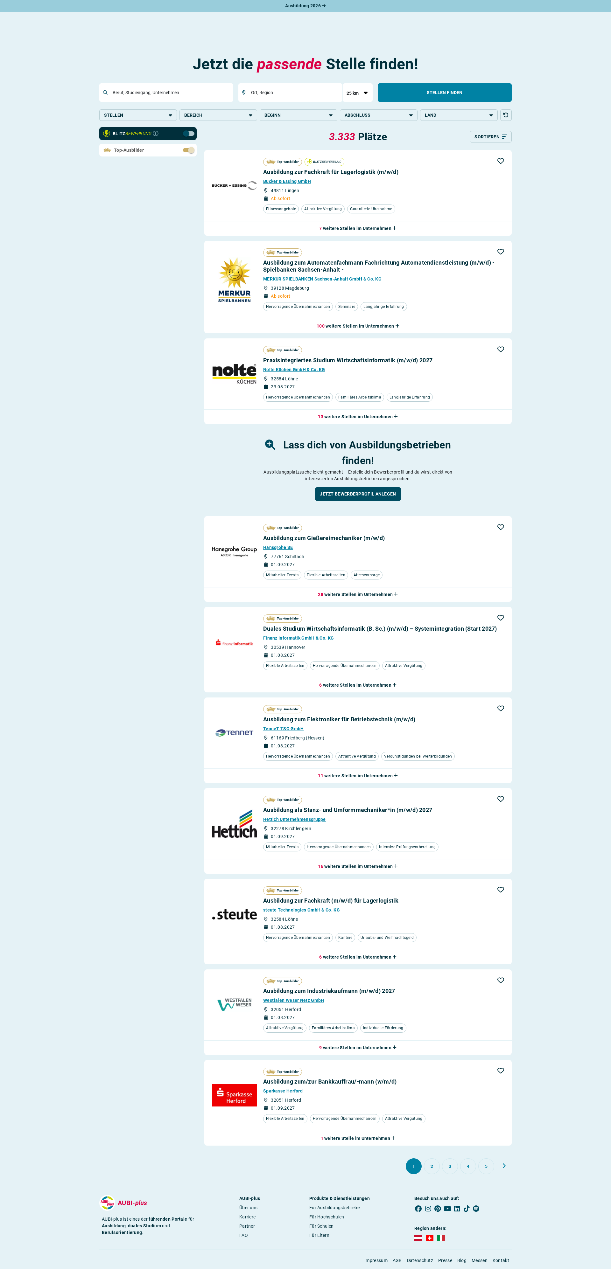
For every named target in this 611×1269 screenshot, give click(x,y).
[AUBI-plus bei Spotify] (476, 1208)
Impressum (376, 1260)
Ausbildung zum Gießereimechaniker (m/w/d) (324, 538)
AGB (397, 1260)
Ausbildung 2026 (303, 5)
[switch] (175, 133)
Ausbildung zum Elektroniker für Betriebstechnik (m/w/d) (339, 719)
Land (430, 115)
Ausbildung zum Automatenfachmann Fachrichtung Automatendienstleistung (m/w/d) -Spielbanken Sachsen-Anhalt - (379, 266)
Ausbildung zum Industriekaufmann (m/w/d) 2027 (329, 991)
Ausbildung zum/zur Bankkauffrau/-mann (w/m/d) (330, 1081)
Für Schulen (321, 1226)
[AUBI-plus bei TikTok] (466, 1208)
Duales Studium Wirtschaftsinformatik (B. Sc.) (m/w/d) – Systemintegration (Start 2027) (380, 628)
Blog (462, 1260)
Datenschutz (420, 1260)
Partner (247, 1226)
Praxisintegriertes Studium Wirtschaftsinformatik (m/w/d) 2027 (347, 360)
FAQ (243, 1235)
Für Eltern (319, 1235)
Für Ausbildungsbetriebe (334, 1207)
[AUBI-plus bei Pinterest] (438, 1208)
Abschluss (357, 115)
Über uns (248, 1207)
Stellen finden (444, 92)
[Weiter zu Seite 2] (504, 1166)
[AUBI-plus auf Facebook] (418, 1208)
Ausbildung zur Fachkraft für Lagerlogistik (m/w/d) (330, 172)
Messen (480, 1260)
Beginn (272, 115)
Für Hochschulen (326, 1216)
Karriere (247, 1216)
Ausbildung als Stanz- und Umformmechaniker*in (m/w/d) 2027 (347, 810)
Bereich (193, 115)
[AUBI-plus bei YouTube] (447, 1208)
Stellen (113, 115)
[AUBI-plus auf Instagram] (428, 1208)
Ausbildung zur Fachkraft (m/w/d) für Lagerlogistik (330, 900)
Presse (445, 1260)
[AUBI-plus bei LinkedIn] (457, 1208)
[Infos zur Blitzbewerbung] (155, 133)
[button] (506, 115)
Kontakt (501, 1260)
